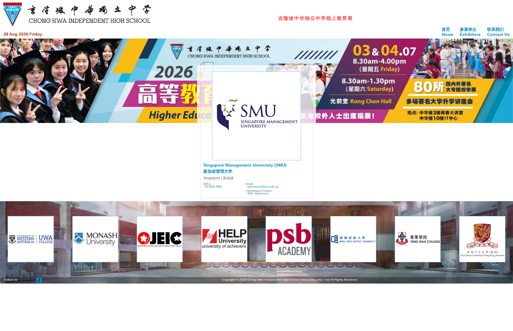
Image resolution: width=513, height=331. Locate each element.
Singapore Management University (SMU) (244, 165)
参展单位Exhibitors (470, 32)
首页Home (447, 32)
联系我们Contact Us (498, 32)
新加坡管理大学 (217, 171)
